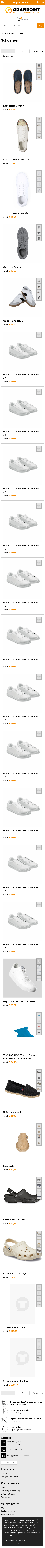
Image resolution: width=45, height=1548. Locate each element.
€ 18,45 (9, 271)
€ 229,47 (10, 1385)
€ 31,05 (9, 1116)
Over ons (5, 1474)
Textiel (11, 33)
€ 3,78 (9, 109)
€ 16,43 (9, 217)
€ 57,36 (9, 1169)
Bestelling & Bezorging (10, 1491)
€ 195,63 (10, 1331)
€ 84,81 (9, 1277)
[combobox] (19, 25)
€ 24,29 (10, 1062)
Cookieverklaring (8, 1511)
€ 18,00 (9, 324)
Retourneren (6, 1497)
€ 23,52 (9, 1005)
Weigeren (22, 1540)
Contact (4, 1487)
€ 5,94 (9, 163)
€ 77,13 (9, 1223)
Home (3, 33)
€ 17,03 (9, 381)
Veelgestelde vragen (9, 1477)
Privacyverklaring (8, 1514)
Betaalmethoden (8, 1494)
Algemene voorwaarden (11, 1508)
